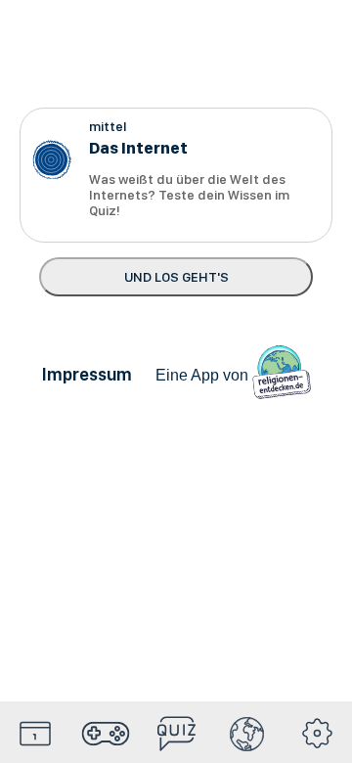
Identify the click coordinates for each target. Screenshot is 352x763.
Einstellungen (317, 733)
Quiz (176, 733)
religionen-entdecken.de (281, 374)
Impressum (87, 374)
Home (35, 733)
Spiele (105, 733)
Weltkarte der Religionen (246, 733)
